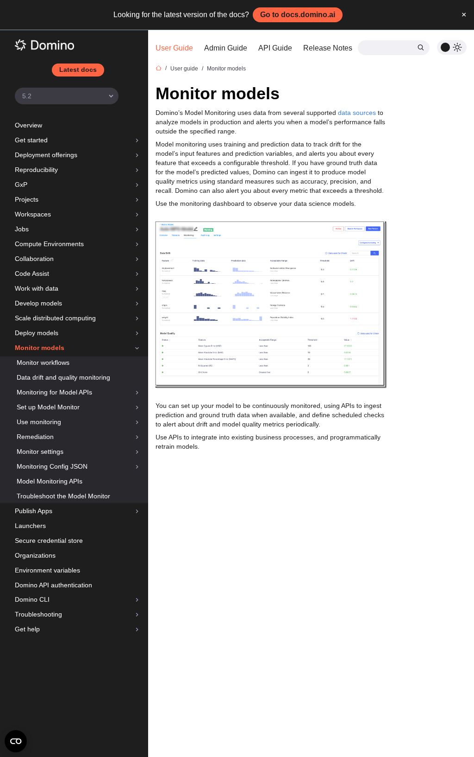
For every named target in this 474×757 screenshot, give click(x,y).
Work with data (36, 288)
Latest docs (78, 69)
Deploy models (36, 333)
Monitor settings (40, 451)
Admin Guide (225, 48)
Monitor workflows (43, 362)
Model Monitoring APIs (49, 481)
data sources (357, 112)
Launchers (30, 525)
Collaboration (34, 258)
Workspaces (33, 214)
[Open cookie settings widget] (16, 741)
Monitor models (39, 347)
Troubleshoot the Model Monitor (63, 496)
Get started (31, 140)
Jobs (22, 229)
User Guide (174, 48)
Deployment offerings (46, 155)
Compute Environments (49, 244)
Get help (27, 629)
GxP (21, 184)
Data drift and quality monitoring (63, 377)
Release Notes (327, 48)
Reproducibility (36, 169)
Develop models (38, 303)
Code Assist (32, 273)
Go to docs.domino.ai (297, 15)
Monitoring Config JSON (52, 466)
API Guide (275, 48)
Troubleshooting (38, 614)
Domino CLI (32, 599)
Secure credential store (49, 540)
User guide (184, 68)
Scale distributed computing (55, 318)
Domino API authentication (53, 585)
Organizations (35, 555)
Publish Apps (33, 511)
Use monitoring (39, 422)
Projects (26, 199)
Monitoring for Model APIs (54, 392)
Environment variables (47, 570)
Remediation (35, 436)
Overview (28, 125)
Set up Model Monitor (48, 407)
